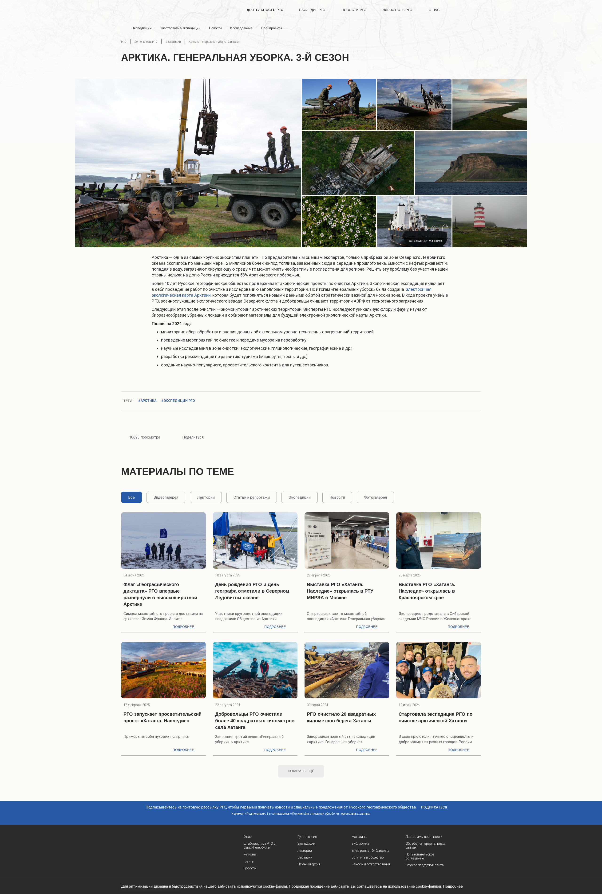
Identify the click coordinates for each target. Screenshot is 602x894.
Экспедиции (306, 843)
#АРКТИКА (147, 401)
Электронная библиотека (370, 850)
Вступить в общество (368, 857)
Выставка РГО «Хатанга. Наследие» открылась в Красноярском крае (427, 591)
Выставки (304, 857)
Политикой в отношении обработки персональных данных (331, 813)
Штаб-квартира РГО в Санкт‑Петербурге (259, 845)
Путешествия (307, 837)
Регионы (249, 854)
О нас (247, 837)
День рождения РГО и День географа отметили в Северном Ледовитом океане (252, 591)
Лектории (304, 850)
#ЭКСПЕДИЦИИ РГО (178, 401)
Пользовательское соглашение (420, 856)
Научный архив (308, 864)
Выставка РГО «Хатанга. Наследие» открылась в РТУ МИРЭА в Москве (340, 591)
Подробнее (183, 627)
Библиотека (360, 843)
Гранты (248, 861)
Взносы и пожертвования (371, 864)
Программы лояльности (424, 837)
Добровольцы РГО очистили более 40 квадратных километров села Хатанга (254, 720)
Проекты (249, 868)
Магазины (359, 837)
